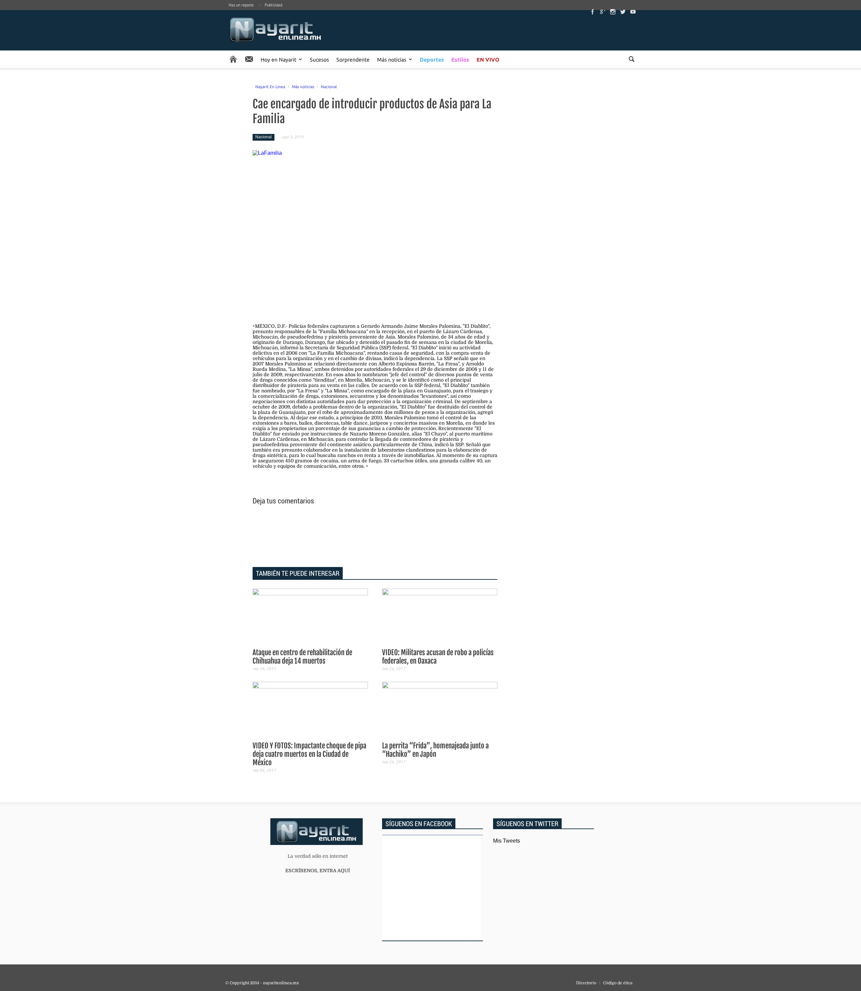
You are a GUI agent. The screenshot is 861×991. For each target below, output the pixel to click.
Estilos (460, 59)
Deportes (432, 59)
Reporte (249, 59)
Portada (233, 59)
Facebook (592, 11)
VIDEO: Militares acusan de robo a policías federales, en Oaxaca (438, 656)
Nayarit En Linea (270, 86)
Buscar (631, 59)
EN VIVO (488, 59)
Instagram (612, 11)
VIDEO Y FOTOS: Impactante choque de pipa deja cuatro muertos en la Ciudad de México (309, 754)
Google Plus (602, 11)
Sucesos (319, 59)
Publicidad (273, 4)
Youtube (633, 11)
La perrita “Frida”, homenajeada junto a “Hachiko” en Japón (435, 749)
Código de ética (617, 983)
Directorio (586, 983)
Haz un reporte (241, 4)
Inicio (275, 30)
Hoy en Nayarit (278, 59)
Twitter (623, 11)
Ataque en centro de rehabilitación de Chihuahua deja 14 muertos (302, 656)
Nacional (329, 86)
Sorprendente (353, 59)
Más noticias (391, 59)
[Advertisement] (375, 537)
